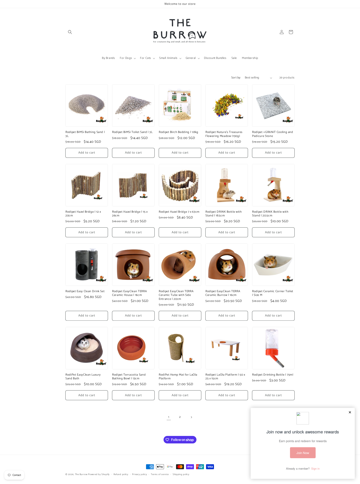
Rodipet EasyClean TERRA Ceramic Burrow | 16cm (222, 293)
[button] (70, 32)
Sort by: (236, 77)
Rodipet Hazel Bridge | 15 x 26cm (130, 213)
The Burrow (81, 474)
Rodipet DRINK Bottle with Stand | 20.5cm (270, 213)
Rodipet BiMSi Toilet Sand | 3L (132, 132)
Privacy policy (139, 474)
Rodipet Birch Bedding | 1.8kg (178, 132)
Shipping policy (181, 474)
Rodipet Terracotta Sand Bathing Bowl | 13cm (129, 376)
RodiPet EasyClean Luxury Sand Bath (83, 376)
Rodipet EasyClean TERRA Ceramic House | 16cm (129, 293)
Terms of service (160, 474)
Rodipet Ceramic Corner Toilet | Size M (272, 293)
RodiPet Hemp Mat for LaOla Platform (178, 376)
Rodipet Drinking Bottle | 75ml (272, 375)
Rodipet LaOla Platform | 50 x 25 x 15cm (225, 376)
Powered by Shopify (99, 474)
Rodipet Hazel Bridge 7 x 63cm (179, 212)
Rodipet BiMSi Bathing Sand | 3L (85, 134)
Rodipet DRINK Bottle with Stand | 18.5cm (223, 213)
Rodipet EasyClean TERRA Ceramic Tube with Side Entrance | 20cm (176, 295)
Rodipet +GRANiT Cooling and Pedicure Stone (272, 134)
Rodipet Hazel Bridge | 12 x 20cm (83, 213)
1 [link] (168, 417)
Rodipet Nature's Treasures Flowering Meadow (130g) (223, 134)
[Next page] (191, 417)
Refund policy (121, 474)
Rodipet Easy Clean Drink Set (85, 291)
